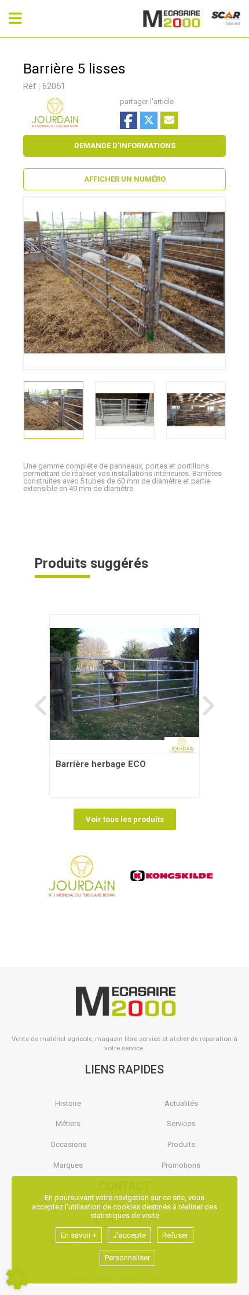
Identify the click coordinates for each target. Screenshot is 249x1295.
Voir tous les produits (125, 819)
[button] (124, 179)
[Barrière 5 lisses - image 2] (125, 410)
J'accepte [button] (129, 1235)
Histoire (68, 1103)
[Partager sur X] (149, 120)
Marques (68, 1165)
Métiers (68, 1123)
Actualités (181, 1103)
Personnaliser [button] (127, 1257)
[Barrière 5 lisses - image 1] (53, 410)
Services (181, 1123)
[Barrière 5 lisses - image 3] (196, 410)
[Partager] (169, 120)
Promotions (181, 1165)
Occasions (68, 1144)
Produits (181, 1144)
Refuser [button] (175, 1235)
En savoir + (79, 1235)
